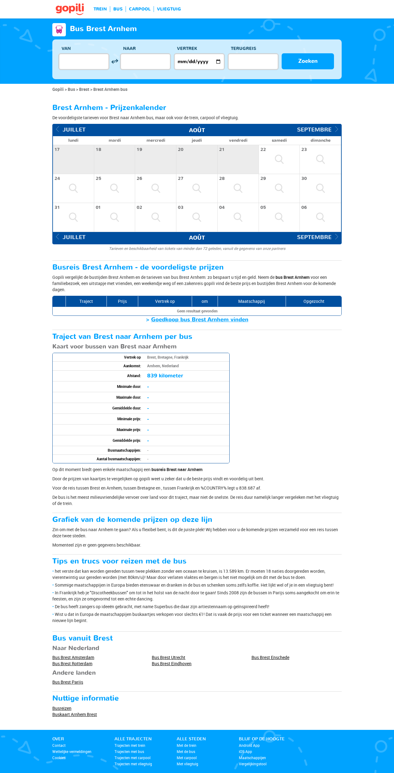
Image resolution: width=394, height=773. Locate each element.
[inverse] (114, 61)
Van (66, 48)
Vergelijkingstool (253, 763)
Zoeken (308, 61)
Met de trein (186, 745)
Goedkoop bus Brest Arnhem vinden (199, 319)
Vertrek (187, 48)
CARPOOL (140, 9)
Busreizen (61, 708)
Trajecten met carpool (133, 757)
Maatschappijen (252, 757)
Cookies (59, 757)
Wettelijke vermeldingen (71, 751)
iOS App (245, 751)
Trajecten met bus (129, 751)
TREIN (100, 9)
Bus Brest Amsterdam (73, 657)
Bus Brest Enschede (270, 657)
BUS (118, 9)
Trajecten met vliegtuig (133, 763)
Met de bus (186, 751)
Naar (129, 48)
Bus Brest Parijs (67, 682)
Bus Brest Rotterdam (72, 663)
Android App (249, 745)
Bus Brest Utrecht (168, 657)
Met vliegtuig (187, 763)
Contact (59, 745)
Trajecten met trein (130, 745)
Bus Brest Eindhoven (171, 663)
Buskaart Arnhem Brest (74, 714)
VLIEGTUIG (169, 9)
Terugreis (243, 48)
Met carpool (187, 757)
